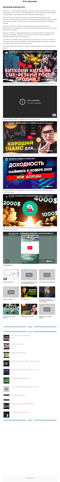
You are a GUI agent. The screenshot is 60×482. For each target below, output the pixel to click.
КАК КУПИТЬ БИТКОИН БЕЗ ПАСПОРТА (20, 412)
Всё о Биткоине (30, 1)
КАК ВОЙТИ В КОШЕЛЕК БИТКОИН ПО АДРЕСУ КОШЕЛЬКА (25, 369)
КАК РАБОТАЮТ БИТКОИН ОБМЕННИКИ (20, 335)
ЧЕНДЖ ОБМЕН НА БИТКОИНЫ (18, 352)
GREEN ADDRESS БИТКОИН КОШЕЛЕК (20, 378)
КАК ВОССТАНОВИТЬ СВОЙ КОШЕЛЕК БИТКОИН (22, 403)
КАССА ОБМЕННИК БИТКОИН (18, 395)
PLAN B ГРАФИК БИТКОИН (17, 344)
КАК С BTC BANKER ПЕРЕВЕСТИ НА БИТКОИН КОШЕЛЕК (24, 386)
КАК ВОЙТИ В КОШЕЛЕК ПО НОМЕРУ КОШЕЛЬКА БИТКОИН (25, 361)
